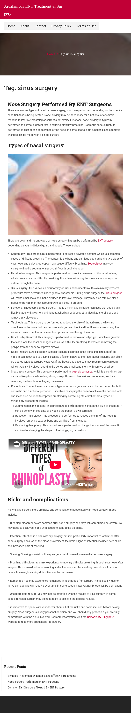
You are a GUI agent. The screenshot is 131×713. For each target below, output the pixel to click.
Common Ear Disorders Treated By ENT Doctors (36, 687)
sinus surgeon (113, 293)
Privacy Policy (61, 26)
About (25, 26)
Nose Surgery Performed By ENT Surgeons (60, 104)
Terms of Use (86, 26)
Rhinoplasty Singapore (100, 617)
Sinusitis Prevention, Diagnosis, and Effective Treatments (42, 675)
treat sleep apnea (82, 371)
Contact (40, 26)
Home (11, 26)
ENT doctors (105, 240)
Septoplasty (95, 263)
